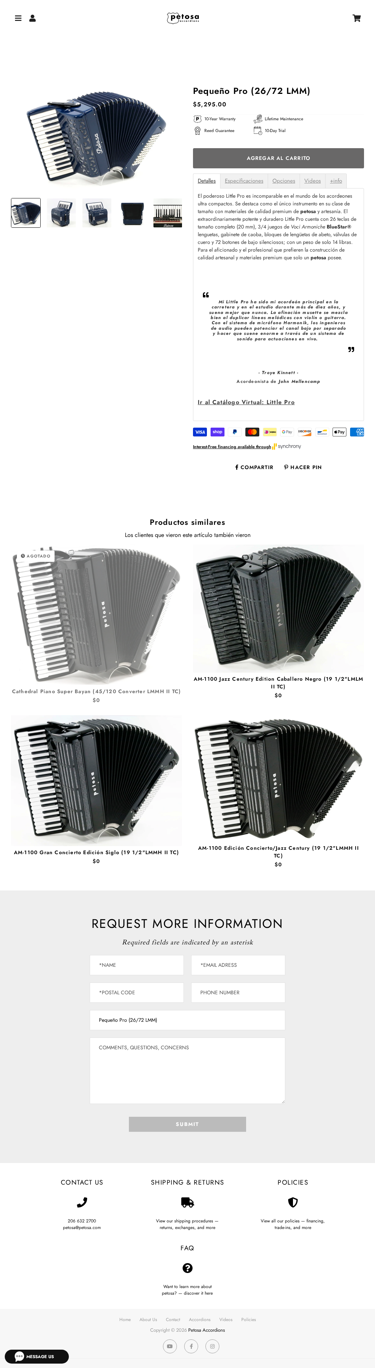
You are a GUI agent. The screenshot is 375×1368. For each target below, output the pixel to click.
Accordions (200, 1319)
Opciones (283, 181)
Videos (312, 181)
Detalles (207, 181)
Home (125, 1319)
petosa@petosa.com (82, 1227)
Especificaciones (244, 181)
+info (336, 181)
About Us (148, 1319)
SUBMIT (187, 1124)
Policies (248, 1319)
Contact (173, 1319)
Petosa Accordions (206, 1330)
